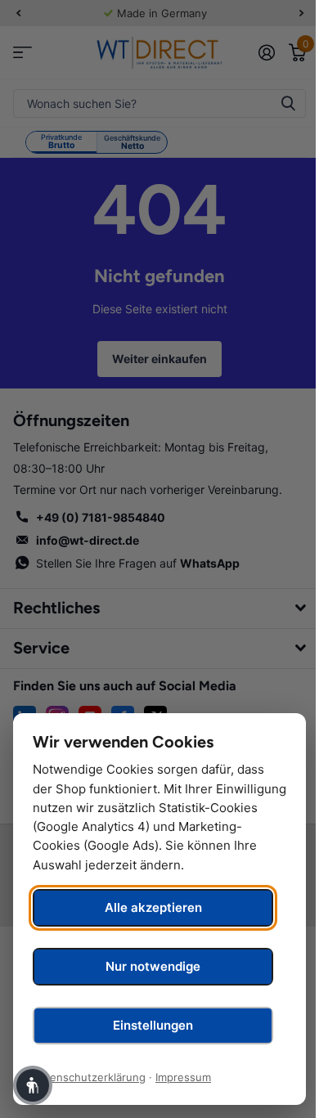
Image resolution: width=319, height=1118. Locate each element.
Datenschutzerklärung (89, 1077)
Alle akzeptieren (153, 907)
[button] (32, 1085)
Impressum (183, 1077)
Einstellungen (153, 1025)
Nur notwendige (153, 966)
